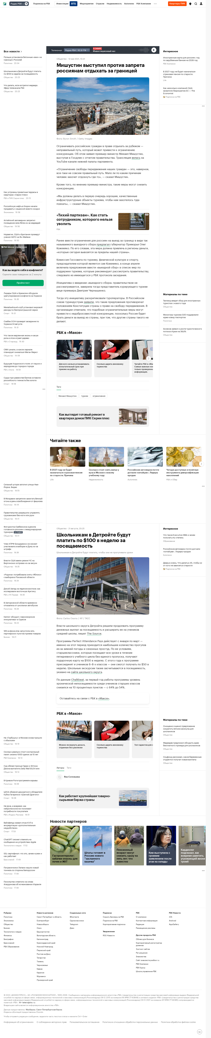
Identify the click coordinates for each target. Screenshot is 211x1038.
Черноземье (42, 994)
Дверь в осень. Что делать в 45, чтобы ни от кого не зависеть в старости (182, 564)
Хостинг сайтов (143, 978)
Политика (8, 62)
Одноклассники (77, 949)
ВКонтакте (74, 945)
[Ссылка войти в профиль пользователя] (201, 3)
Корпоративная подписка (114, 953)
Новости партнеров (68, 850)
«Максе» (103, 727)
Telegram (74, 953)
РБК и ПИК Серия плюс (14, 197)
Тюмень (40, 990)
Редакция (140, 953)
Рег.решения (141, 981)
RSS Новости (109, 964)
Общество (8, 77)
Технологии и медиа (12, 845)
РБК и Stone (9, 369)
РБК (58, 228)
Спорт (6, 313)
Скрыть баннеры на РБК (113, 945)
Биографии (8, 968)
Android (172, 949)
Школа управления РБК (146, 1000)
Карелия (40, 1001)
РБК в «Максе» (69, 332)
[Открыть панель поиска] (196, 4)
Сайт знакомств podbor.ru (147, 989)
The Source (94, 633)
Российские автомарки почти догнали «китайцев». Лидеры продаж (143, 473)
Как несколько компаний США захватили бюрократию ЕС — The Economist (179, 90)
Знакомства (141, 985)
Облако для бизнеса (145, 968)
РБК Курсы (140, 996)
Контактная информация (146, 949)
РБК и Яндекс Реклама (13, 814)
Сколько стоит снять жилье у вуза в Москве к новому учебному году (104, 473)
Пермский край (44, 979)
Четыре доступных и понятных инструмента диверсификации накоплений (182, 473)
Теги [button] (59, 386)
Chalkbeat (77, 679)
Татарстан (41, 986)
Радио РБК (16, 4)
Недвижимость (96, 479)
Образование (169, 540)
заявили (89, 302)
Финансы (8, 964)
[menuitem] (41, 3)
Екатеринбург (43, 949)
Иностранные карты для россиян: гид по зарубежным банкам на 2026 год (181, 58)
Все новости (12, 51)
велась (136, 157)
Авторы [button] (60, 796)
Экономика (8, 212)
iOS (170, 945)
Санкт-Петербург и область (49, 945)
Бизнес (7, 636)
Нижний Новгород (45, 975)
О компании (141, 945)
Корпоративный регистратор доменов (149, 972)
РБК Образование (11, 975)
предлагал (103, 244)
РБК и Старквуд (10, 341)
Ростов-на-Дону (44, 983)
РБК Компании (10, 757)
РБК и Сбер (171, 479)
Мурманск (41, 1005)
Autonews (132, 479)
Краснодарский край (46, 971)
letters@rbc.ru (28, 1031)
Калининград (42, 968)
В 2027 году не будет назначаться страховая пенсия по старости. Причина (179, 74)
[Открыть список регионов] (190, 4)
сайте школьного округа (86, 672)
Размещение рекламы (145, 956)
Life (164, 79)
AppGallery (174, 953)
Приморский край (45, 1009)
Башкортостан (43, 960)
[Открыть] (23, 4)
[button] (190, 4)
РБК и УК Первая (11, 594)
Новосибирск (43, 953)
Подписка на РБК (110, 949)
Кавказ (39, 997)
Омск (39, 956)
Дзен (72, 956)
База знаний (9, 859)
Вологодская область (46, 964)
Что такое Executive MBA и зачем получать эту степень (179, 536)
